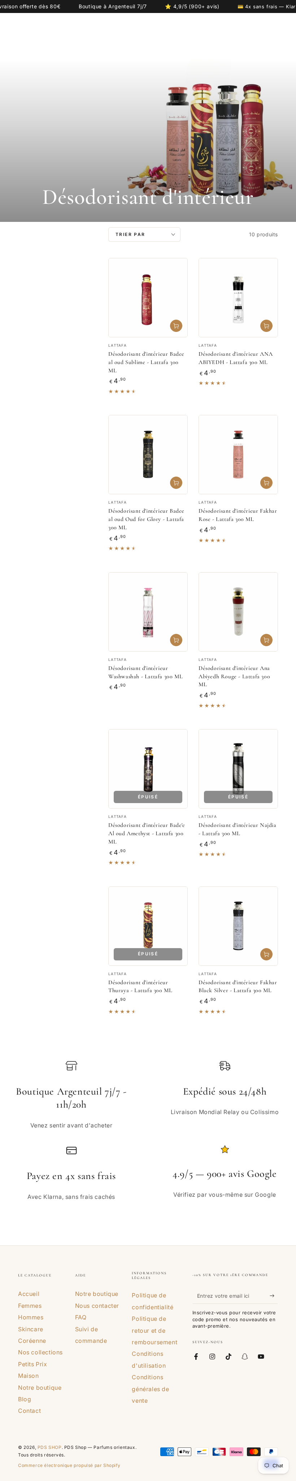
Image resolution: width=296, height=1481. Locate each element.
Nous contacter (97, 1305)
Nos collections (40, 1352)
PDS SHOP (50, 1447)
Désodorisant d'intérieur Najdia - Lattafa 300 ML (238, 829)
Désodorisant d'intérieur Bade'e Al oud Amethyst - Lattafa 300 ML (146, 833)
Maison (28, 1375)
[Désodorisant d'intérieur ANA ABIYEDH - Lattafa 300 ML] (238, 297)
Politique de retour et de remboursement (154, 1330)
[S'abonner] (274, 1295)
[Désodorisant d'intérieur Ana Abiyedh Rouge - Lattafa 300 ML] (238, 612)
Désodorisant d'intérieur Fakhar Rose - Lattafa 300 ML (238, 515)
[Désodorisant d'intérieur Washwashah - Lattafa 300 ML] (148, 612)
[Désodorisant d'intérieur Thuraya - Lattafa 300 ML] (148, 926)
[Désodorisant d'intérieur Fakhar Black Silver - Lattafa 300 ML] (238, 926)
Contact (29, 1410)
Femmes (30, 1305)
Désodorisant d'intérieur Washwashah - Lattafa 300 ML (145, 672)
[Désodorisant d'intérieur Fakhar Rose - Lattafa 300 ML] (238, 454)
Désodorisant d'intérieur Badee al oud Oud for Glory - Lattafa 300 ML (146, 519)
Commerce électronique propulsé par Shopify (69, 1465)
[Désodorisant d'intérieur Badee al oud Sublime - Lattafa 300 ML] (148, 297)
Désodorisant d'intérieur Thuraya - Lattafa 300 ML (140, 986)
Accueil (28, 1293)
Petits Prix (32, 1364)
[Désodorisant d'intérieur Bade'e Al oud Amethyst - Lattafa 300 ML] (148, 768)
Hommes (31, 1317)
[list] (148, 1133)
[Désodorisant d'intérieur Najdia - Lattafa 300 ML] (238, 768)
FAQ (81, 1317)
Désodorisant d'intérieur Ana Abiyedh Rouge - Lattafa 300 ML (234, 676)
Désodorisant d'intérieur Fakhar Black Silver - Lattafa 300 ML (238, 986)
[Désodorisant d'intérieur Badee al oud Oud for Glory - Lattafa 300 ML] (148, 454)
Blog (24, 1399)
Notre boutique (39, 1387)
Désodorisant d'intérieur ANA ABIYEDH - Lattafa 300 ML (236, 358)
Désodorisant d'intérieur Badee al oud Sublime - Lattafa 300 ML (146, 362)
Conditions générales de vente (150, 1388)
